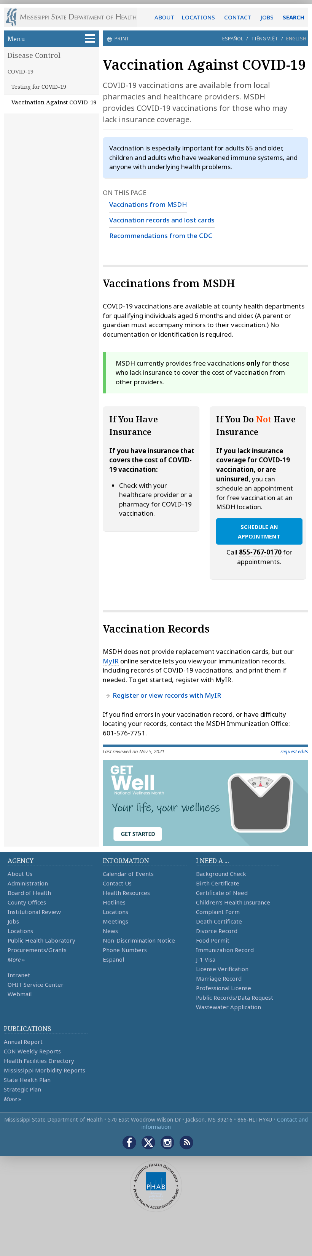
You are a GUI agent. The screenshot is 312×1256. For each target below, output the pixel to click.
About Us (20, 873)
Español (232, 38)
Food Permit (212, 940)
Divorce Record (216, 931)
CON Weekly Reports (32, 1051)
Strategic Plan (22, 1089)
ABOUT (164, 17)
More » (16, 959)
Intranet (19, 975)
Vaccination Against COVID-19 (53, 102)
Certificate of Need (222, 892)
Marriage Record (219, 978)
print (122, 38)
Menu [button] (16, 38)
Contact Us (117, 883)
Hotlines (114, 902)
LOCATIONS (198, 17)
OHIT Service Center (36, 984)
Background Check (221, 873)
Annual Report (23, 1041)
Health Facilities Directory (39, 1060)
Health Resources (126, 892)
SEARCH (293, 17)
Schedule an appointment (259, 531)
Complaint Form (218, 912)
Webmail (20, 994)
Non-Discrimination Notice (139, 940)
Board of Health (29, 892)
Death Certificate (219, 921)
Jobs (13, 921)
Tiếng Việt (264, 38)
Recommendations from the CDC (160, 235)
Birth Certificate (217, 883)
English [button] (296, 38)
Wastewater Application (228, 1007)
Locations (20, 931)
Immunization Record (225, 950)
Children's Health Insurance (233, 902)
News (110, 931)
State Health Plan (27, 1079)
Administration (28, 883)
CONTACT (238, 17)
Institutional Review (34, 912)
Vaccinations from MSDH (148, 204)
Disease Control (34, 55)
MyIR (111, 661)
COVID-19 (20, 71)
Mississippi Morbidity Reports (44, 1070)
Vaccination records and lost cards (162, 220)
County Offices (27, 902)
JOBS (267, 17)
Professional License (223, 988)
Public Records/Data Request (234, 997)
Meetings (115, 921)
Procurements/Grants (37, 950)
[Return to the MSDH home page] (75, 17)
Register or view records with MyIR (167, 695)
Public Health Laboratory (41, 940)
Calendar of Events (128, 873)
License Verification (222, 969)
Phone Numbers (125, 950)
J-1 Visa (205, 959)
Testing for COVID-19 (38, 86)
